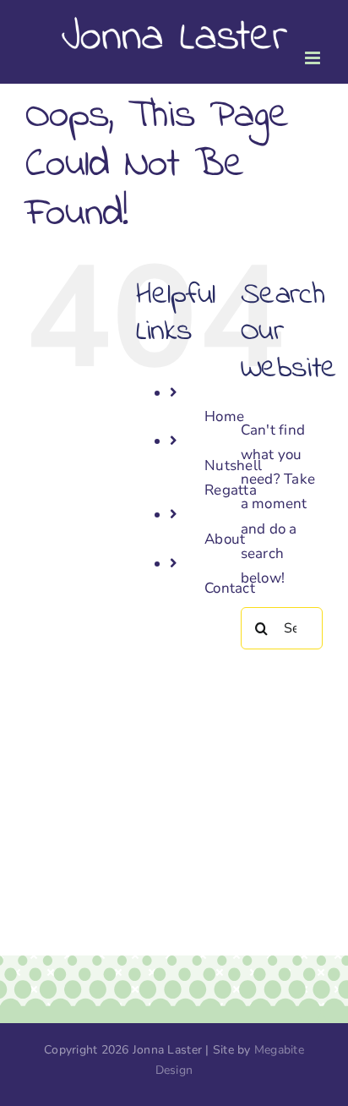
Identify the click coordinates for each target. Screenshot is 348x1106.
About (224, 539)
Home (224, 416)
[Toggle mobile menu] (314, 58)
